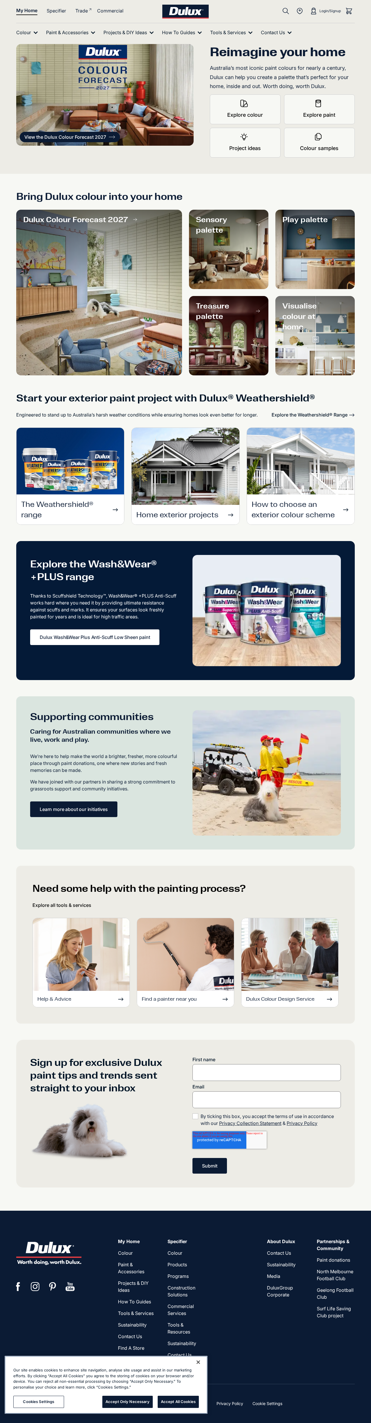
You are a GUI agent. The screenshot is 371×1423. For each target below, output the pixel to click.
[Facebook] (18, 1286)
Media (273, 1276)
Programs (178, 1276)
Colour (125, 1253)
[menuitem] (28, 32)
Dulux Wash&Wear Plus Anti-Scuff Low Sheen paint (95, 637)
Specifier (56, 11)
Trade (81, 11)
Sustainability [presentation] (132, 1325)
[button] (70, 137)
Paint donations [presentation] (333, 1260)
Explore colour (245, 115)
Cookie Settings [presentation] (267, 1403)
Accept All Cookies (178, 1401)
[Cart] (349, 11)
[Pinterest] (52, 1286)
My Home (26, 10)
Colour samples (319, 148)
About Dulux (281, 1241)
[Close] (198, 1362)
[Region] (299, 11)
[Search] (286, 11)
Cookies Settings (38, 1401)
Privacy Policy (302, 1123)
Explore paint (319, 115)
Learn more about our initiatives (74, 809)
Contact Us (130, 1336)
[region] (106, 1385)
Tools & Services (136, 1313)
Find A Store (131, 1348)
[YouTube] (70, 1286)
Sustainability (182, 1343)
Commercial (110, 11)
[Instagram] (35, 1286)
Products (177, 1264)
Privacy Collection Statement (250, 1123)
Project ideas (245, 148)
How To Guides (134, 1302)
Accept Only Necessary (128, 1401)
